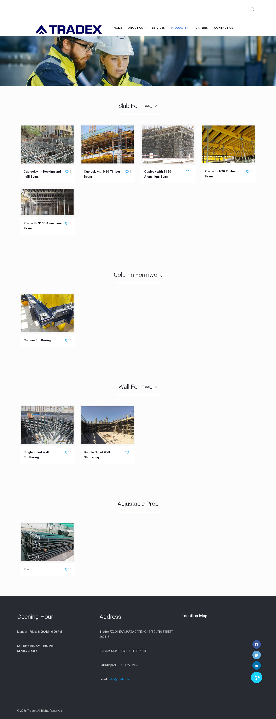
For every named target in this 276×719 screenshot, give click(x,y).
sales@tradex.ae (119, 679)
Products (179, 28)
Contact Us (223, 28)
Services (158, 28)
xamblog (64, 711)
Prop (27, 569)
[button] (256, 677)
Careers (201, 28)
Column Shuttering (37, 340)
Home (118, 28)
